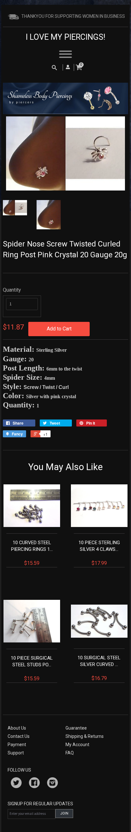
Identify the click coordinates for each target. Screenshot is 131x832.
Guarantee (76, 728)
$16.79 (99, 668)
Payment (17, 744)
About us (17, 728)
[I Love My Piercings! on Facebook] (34, 783)
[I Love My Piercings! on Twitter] (16, 783)
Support (16, 752)
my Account (77, 744)
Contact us (19, 736)
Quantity (12, 290)
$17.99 (99, 553)
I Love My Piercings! (65, 37)
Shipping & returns (85, 736)
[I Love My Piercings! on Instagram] (52, 783)
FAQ (70, 752)
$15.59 (32, 553)
